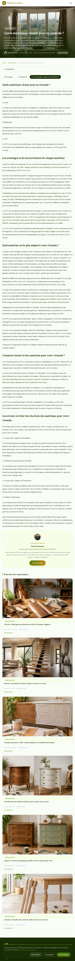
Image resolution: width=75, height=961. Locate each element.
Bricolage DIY (10, 28)
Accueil (4, 63)
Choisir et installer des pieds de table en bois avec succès (26, 920)
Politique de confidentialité (28, 950)
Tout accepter (63, 955)
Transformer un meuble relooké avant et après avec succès (26, 802)
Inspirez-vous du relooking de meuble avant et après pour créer (28, 861)
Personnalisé (49, 955)
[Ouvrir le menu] (71, 3)
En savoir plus (37, 563)
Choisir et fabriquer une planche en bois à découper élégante (27, 624)
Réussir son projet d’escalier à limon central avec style (25, 683)
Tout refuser (36, 955)
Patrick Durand (13, 53)
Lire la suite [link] (8, 633)
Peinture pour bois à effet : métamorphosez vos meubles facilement (29, 742)
